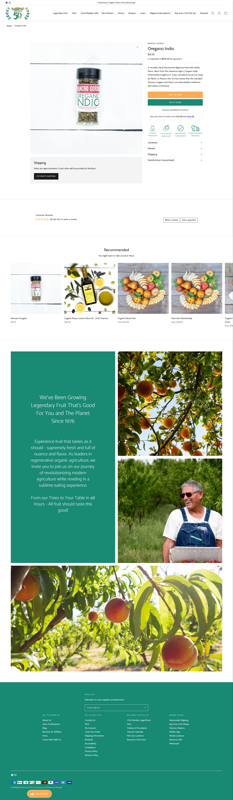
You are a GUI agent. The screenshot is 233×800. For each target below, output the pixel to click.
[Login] (219, 13)
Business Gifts (175, 739)
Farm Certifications (51, 724)
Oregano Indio (20, 26)
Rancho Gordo (156, 43)
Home (9, 26)
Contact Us (90, 720)
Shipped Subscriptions (160, 13)
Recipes (132, 13)
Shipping (165, 110)
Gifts (74, 13)
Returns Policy (91, 755)
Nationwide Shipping (178, 720)
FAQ (87, 724)
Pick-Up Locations (135, 735)
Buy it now (175, 102)
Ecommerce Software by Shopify (48, 787)
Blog (44, 728)
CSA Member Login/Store (139, 720)
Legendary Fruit (60, 13)
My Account (90, 728)
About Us (46, 720)
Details (151, 148)
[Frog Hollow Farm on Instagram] (10, 3)
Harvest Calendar (135, 732)
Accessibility (90, 743)
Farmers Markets (177, 728)
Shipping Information (94, 735)
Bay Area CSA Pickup (179, 724)
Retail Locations (176, 735)
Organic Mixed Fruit (127, 318)
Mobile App (174, 732)
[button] (175, 59)
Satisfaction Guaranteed (161, 160)
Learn (142, 13)
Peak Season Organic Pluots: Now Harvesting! (116, 2)
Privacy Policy (91, 751)
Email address (93, 705)
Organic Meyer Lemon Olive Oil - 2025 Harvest (86, 318)
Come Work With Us (51, 739)
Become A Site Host (136, 739)
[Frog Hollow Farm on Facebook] (7, 3)
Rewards (204, 13)
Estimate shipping (46, 176)
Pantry (121, 13)
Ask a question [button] (189, 220)
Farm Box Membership (181, 318)
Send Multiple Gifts (90, 13)
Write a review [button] (171, 220)
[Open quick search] (213, 13)
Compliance (90, 747)
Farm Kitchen (107, 13)
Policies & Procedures (137, 728)
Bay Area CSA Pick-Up (185, 13)
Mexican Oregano (19, 318)
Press (45, 735)
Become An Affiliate (51, 732)
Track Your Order (92, 732)
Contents (152, 142)
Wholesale (174, 743)
